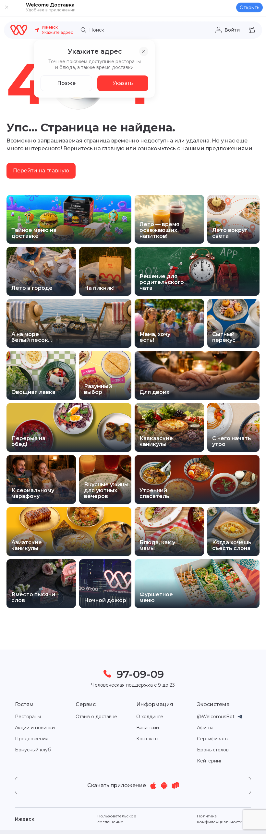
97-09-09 (140, 674)
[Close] (6, 7)
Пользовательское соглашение (116, 819)
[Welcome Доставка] (19, 30)
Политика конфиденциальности (219, 819)
